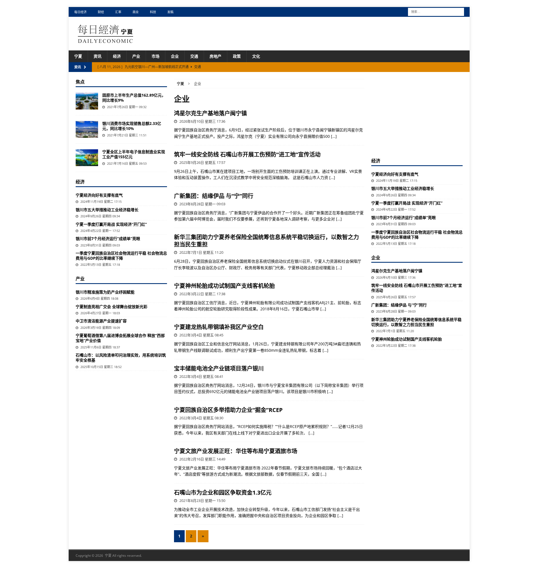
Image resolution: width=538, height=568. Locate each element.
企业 (175, 56)
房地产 (215, 56)
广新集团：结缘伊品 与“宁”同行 (213, 196)
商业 (136, 12)
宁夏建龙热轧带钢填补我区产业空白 (219, 327)
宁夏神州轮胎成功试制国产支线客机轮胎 (224, 286)
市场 (155, 56)
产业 (136, 56)
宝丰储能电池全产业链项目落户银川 (219, 368)
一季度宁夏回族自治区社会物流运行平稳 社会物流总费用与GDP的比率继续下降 (121, 255)
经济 (117, 56)
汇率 (118, 12)
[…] (334, 136)
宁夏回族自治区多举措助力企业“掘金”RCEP (228, 410)
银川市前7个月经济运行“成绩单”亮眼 (108, 238)
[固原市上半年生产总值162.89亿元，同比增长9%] (87, 101)
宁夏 (78, 56)
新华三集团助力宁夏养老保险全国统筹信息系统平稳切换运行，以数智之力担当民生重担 (266, 240)
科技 (153, 12)
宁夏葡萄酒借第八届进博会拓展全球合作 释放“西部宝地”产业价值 (120, 338)
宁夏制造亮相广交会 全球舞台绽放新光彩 (111, 306)
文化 (256, 56)
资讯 (97, 56)
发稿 (170, 12)
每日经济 (80, 12)
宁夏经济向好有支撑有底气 (99, 195)
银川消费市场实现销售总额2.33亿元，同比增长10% (131, 126)
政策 (237, 56)
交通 (194, 56)
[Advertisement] (417, 114)
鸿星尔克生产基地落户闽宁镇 (210, 113)
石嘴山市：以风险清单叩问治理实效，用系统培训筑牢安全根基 (121, 357)
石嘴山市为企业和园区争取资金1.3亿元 (223, 492)
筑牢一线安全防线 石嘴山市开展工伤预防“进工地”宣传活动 (247, 154)
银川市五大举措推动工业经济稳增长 (107, 209)
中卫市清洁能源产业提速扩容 (101, 320)
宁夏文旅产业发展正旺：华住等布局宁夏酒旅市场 (235, 451)
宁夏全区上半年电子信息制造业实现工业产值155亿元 (133, 154)
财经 (101, 12)
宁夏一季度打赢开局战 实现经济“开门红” (111, 224)
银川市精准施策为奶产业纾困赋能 (105, 292)
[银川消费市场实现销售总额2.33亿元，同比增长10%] (87, 129)
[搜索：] (436, 11)
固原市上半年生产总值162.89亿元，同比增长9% (134, 97)
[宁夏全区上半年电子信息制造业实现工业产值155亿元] (87, 157)
